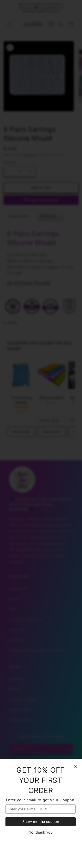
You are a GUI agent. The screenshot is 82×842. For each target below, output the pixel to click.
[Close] (75, 766)
